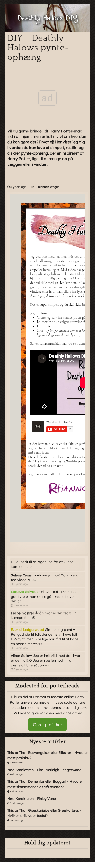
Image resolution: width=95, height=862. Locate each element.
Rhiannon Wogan (47, 187)
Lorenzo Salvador (25, 592)
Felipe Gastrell (22, 613)
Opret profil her (47, 724)
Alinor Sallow (21, 655)
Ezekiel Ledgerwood (27, 629)
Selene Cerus (21, 575)
